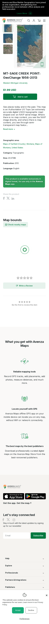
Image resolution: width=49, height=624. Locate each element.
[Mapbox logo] (9, 268)
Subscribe (38, 535)
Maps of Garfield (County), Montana (18, 144)
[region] (24, 250)
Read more (8, 129)
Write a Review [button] (26, 286)
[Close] (46, 594)
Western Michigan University (15, 83)
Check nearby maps (17, 224)
